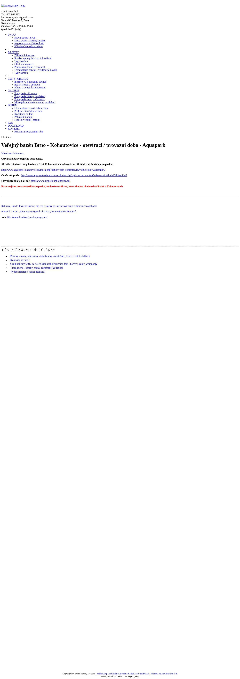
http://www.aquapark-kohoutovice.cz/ (50, 180)
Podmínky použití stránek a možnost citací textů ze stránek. (123, 673)
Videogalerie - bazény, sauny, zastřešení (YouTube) (36, 267)
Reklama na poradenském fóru (164, 673)
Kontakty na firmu (19, 260)
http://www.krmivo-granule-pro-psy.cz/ (27, 217)
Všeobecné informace (12, 153)
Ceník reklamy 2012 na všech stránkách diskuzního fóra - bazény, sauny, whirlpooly (53, 263)
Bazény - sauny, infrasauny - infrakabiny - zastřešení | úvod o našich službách (50, 256)
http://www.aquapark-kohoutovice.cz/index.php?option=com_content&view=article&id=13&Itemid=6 (74, 175)
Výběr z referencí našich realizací (27, 271)
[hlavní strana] (13, 5)
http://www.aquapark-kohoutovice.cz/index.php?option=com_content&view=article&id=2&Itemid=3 (53, 169)
